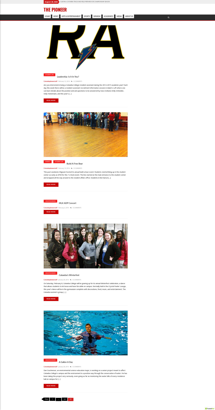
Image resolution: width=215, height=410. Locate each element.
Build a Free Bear (75, 164)
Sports (87, 16)
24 (65, 399)
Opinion (96, 16)
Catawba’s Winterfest (69, 275)
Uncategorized (50, 201)
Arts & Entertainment (71, 16)
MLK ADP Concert (67, 203)
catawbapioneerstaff (50, 81)
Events (47, 161)
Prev (46, 399)
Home (47, 16)
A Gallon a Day (66, 362)
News (55, 16)
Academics (108, 16)
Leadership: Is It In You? (68, 77)
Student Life (49, 74)
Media (119, 16)
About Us (129, 16)
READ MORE (51, 100)
